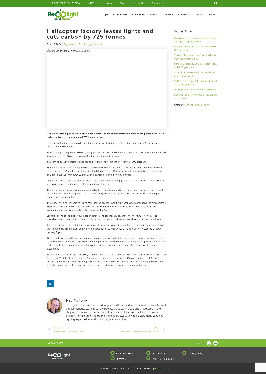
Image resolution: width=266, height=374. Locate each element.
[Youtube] (209, 343)
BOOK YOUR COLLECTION (66, 3)
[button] (216, 3)
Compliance (120, 14)
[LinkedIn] (215, 343)
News (109, 3)
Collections (138, 14)
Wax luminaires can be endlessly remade (195, 89)
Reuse (153, 14)
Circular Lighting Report (91, 44)
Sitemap (121, 359)
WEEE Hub (93, 3)
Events (123, 3)
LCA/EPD (168, 14)
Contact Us (157, 3)
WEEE (212, 14)
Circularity (184, 14)
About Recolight (124, 353)
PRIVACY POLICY (161, 369)
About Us (139, 3)
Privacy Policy (196, 353)
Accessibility (159, 353)
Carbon (199, 14)
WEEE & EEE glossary (163, 359)
